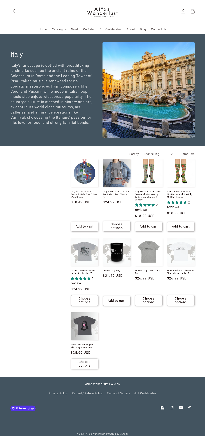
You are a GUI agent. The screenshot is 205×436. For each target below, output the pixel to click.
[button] (15, 11)
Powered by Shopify (117, 434)
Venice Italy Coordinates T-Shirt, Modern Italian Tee (180, 271)
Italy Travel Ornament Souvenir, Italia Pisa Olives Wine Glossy (84, 194)
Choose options (117, 226)
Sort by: (134, 154)
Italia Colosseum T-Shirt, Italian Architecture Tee (83, 271)
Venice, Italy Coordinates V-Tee (149, 271)
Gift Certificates (145, 393)
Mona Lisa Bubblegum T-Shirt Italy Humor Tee (83, 346)
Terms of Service (118, 393)
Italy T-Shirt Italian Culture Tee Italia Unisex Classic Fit (116, 194)
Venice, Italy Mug (111, 270)
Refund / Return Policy (87, 393)
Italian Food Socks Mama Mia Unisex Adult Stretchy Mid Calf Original (180, 194)
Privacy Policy (58, 393)
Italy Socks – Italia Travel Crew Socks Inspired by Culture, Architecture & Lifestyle (148, 195)
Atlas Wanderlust (95, 434)
